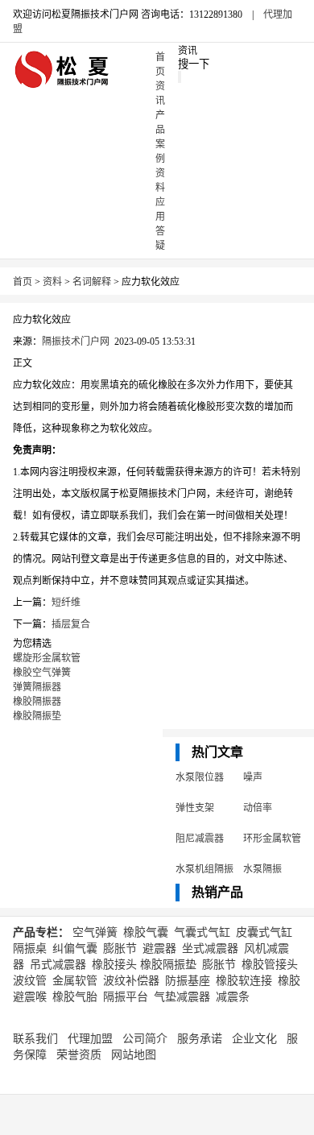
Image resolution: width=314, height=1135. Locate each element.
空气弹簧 (95, 932)
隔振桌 (30, 948)
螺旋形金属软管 (47, 658)
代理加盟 (90, 1039)
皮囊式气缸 (264, 932)
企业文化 (254, 1039)
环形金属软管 (272, 838)
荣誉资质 (78, 1055)
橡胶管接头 (270, 965)
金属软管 (74, 981)
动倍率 (257, 808)
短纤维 (66, 602)
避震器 (159, 948)
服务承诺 (199, 1039)
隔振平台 (125, 997)
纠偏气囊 (74, 948)
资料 (52, 282)
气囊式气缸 (202, 932)
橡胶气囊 (145, 932)
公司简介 (144, 1039)
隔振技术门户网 (75, 341)
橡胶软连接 (244, 981)
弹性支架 (195, 808)
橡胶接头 (114, 965)
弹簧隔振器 (37, 687)
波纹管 (30, 981)
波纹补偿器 (131, 981)
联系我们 (35, 1039)
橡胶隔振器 (37, 701)
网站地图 (133, 1055)
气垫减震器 (182, 997)
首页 (22, 282)
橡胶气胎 (74, 997)
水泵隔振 (262, 869)
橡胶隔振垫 (37, 716)
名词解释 (91, 282)
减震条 (233, 997)
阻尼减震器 (200, 838)
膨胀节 (120, 948)
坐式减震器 (210, 948)
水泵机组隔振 (204, 869)
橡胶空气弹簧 (42, 672)
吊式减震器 (58, 965)
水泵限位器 (200, 777)
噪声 (252, 777)
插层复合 (71, 624)
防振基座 (187, 981)
